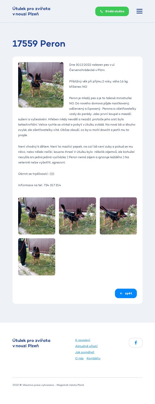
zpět (128, 293)
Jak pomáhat (84, 352)
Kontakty (94, 358)
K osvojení (82, 340)
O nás (79, 358)
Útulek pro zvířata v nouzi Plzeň (31, 11)
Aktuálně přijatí (86, 346)
